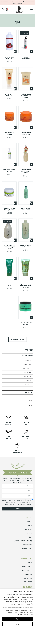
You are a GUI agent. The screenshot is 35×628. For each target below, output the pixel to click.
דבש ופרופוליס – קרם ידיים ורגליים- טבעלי (25, 95)
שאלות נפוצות (27, 529)
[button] (31, 9)
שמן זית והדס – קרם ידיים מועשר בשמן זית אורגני (26, 285)
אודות (30, 525)
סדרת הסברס (27, 380)
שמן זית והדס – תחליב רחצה (25, 209)
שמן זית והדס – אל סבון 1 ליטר (26, 246)
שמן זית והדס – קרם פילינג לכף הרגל (9, 209)
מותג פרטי (28, 533)
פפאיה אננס (27, 365)
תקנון (30, 537)
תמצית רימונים (27, 373)
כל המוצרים (28, 384)
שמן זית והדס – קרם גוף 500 (9, 170)
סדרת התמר (27, 361)
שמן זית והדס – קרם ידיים (9, 284)
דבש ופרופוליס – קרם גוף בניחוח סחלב (26, 171)
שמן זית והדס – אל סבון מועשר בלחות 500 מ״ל (9, 246)
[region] (17, 608)
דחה (17, 624)
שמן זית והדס (27, 376)
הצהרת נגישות (27, 545)
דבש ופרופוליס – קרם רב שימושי (26, 133)
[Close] (33, 590)
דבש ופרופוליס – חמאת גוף (9, 133)
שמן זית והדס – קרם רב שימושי (26, 323)
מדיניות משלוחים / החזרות (23, 541)
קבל (17, 619)
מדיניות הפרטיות (26, 548)
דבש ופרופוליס (27, 369)
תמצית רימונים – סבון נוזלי (9, 58)
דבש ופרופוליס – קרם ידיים (9, 95)
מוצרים (29, 521)
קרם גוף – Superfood (26, 58)
